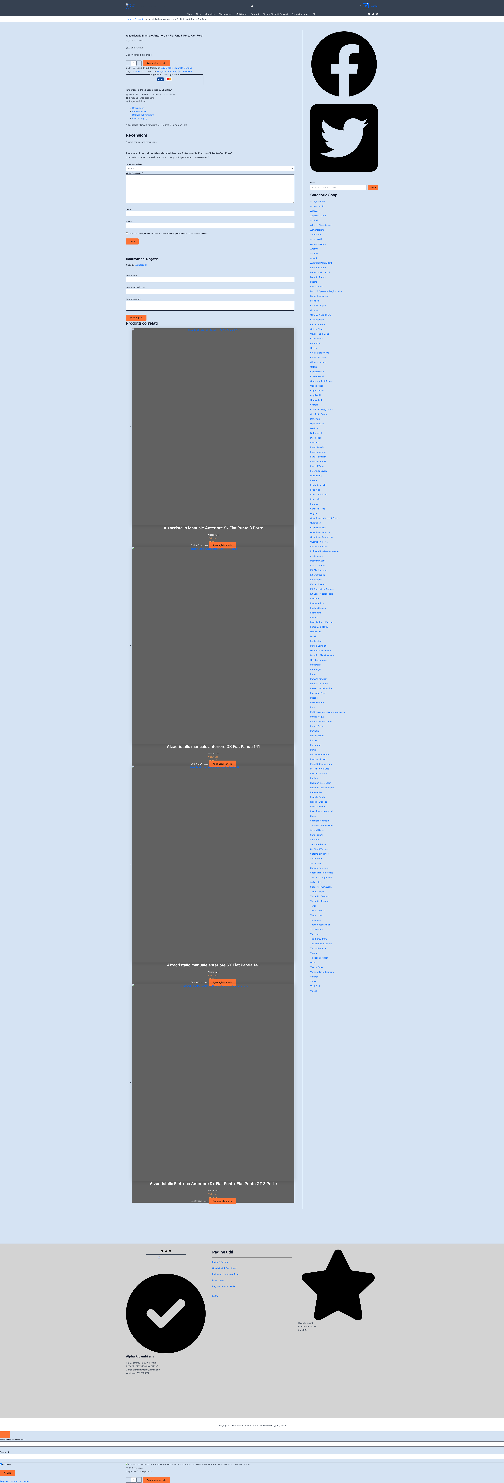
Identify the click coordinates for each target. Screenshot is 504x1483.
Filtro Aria (315, 489)
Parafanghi (315, 669)
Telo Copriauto (317, 910)
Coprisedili (315, 395)
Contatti (255, 14)
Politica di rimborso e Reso (225, 1274)
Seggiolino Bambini (319, 820)
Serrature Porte (318, 844)
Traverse (314, 934)
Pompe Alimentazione (321, 721)
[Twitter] (373, 14)
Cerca (312, 183)
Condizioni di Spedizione (224, 1268)
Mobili (313, 636)
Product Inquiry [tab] (140, 118)
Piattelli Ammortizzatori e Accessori (328, 712)
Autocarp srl (141, 71)
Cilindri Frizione (318, 357)
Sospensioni (316, 858)
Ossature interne (318, 660)
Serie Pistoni (316, 835)
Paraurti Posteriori (319, 683)
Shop (189, 14)
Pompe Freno (317, 726)
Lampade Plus (317, 603)
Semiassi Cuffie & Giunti (322, 825)
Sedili (313, 816)
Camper (314, 310)
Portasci (314, 740)
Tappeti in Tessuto (319, 901)
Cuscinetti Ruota (318, 414)
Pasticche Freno (318, 693)
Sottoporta (315, 863)
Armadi (313, 258)
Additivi (314, 220)
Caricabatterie (317, 319)
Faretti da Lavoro (318, 471)
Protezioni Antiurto (319, 768)
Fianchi (313, 480)
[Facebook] (369, 14)
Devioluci (314, 428)
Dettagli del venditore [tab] (143, 115)
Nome (129, 209)
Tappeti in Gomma (319, 896)
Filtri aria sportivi (318, 485)
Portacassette (317, 735)
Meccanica (315, 631)
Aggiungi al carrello (156, 63)
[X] (166, 1251)
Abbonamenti (225, 14)
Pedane (314, 697)
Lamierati (314, 598)
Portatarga (315, 745)
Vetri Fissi (315, 986)
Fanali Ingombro (318, 452)
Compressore (317, 371)
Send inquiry (136, 317)
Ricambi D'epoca (318, 801)
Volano (313, 991)
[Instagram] (377, 14)
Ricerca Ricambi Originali (275, 14)
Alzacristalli (167, 68)
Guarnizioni (315, 523)
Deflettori (315, 419)
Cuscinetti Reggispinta (321, 409)
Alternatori (315, 234)
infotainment (316, 556)
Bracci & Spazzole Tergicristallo (326, 291)
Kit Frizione (316, 579)
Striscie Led (316, 882)
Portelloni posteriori (320, 754)
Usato (313, 962)
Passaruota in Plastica (321, 688)
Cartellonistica (317, 324)
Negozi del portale (205, 14)
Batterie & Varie (318, 277)
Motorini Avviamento (320, 650)
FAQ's (215, 1296)
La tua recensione (134, 173)
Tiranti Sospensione (320, 924)
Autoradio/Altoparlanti (321, 263)
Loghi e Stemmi (318, 608)
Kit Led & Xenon (318, 584)
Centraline (315, 343)
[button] (252, 6)
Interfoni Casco (318, 560)
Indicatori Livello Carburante (324, 551)
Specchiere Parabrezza (321, 872)
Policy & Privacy (220, 1262)
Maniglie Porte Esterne (321, 622)
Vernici (313, 981)
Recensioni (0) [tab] (139, 111)
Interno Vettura (317, 565)
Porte (313, 749)
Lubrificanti (315, 612)
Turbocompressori (319, 957)
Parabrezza (316, 664)
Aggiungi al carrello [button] (222, 545)
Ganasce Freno (317, 508)
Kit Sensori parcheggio (321, 593)
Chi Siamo (241, 14)
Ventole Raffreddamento (322, 972)
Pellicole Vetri (317, 702)
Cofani (313, 367)
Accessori (315, 211)
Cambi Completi (318, 305)
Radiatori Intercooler (320, 783)
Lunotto (314, 617)
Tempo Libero (317, 915)
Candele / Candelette (320, 315)
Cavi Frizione (316, 338)
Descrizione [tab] (138, 108)
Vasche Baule (316, 967)
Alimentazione (317, 229)
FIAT (159, 71)
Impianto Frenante (319, 546)
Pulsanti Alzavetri (318, 773)
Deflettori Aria (317, 423)
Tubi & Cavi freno (318, 939)
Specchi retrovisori (319, 868)
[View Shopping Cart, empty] (366, 6)
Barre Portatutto (318, 267)
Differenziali (316, 433)
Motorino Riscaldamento (322, 655)
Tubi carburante (318, 948)
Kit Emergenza (317, 575)
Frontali (314, 504)
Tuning (313, 953)
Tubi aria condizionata (321, 943)
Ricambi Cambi (317, 797)
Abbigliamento (317, 201)
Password (4, 1452)
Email (129, 221)
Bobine (313, 281)
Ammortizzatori (318, 244)
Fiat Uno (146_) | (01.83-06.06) (177, 71)
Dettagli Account (300, 14)
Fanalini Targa (317, 466)
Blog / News (218, 1280)
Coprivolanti (316, 400)
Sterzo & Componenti (321, 877)
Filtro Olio (315, 499)
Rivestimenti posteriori (321, 811)
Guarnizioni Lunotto (320, 532)
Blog (315, 14)
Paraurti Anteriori (318, 679)
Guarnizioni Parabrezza (321, 537)
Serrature (314, 839)
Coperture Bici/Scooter (321, 381)
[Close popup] (5, 1434)
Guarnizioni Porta (319, 541)
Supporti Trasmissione (321, 887)
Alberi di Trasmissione (321, 225)
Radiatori (314, 778)
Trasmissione (316, 929)
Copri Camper (317, 390)
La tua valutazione (134, 164)
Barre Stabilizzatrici (320, 272)
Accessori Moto (318, 215)
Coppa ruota (316, 385)
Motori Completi (318, 645)
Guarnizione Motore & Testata (325, 518)
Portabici (314, 731)
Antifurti (314, 253)
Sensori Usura (317, 830)
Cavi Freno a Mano (319, 333)
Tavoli (313, 905)
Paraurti (314, 674)
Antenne (314, 248)
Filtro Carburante (318, 494)
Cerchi (313, 348)
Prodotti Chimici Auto (321, 764)
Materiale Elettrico (183, 68)
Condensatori (317, 376)
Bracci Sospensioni (319, 296)
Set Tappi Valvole (319, 849)
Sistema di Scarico (319, 853)
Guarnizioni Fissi (318, 527)
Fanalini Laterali (318, 461)
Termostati (315, 920)
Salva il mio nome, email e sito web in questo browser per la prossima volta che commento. (167, 233)
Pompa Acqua (317, 716)
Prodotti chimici (318, 759)
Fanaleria (314, 442)
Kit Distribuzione (318, 570)
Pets (312, 707)
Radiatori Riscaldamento (322, 787)
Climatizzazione (318, 362)
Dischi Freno (316, 437)
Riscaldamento (317, 806)
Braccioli (314, 300)
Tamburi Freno (317, 891)
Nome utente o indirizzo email (12, 1439)
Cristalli (314, 404)
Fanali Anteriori (317, 447)
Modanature (316, 641)
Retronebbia (316, 792)
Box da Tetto (316, 286)
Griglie (313, 513)
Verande (314, 976)
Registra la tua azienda (223, 1286)
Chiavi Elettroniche (319, 352)
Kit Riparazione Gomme (322, 589)
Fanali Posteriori (318, 456)
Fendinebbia (316, 475)
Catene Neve (316, 329)
